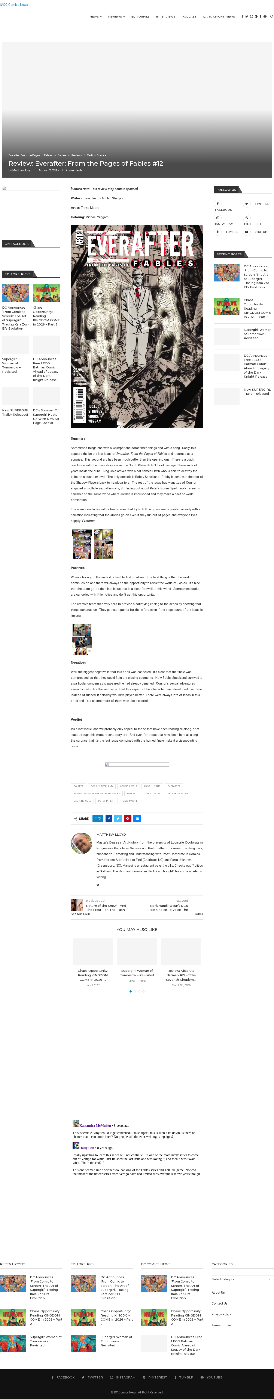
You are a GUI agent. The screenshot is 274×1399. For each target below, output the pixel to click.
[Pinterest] (256, 16)
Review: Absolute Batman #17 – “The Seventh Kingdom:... (181, 975)
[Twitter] (246, 16)
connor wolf (128, 786)
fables (131, 793)
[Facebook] (242, 16)
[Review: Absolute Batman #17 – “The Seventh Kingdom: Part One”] (181, 951)
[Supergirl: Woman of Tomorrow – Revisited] (137, 951)
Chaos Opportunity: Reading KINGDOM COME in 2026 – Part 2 (257, 308)
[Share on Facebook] (109, 818)
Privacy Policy (221, 1314)
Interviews (165, 16)
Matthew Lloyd (22, 170)
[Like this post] (99, 818)
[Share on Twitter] (118, 818)
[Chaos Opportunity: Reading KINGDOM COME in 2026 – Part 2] (93, 951)
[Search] (272, 16)
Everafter (174, 786)
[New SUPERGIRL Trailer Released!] (227, 396)
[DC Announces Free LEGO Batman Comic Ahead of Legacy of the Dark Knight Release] (227, 362)
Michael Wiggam (178, 793)
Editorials (140, 16)
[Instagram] (251, 16)
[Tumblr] (260, 16)
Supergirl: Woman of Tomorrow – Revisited (257, 334)
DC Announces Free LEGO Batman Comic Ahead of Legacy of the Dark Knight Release (256, 366)
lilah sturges (151, 793)
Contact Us (220, 1303)
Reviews (115, 16)
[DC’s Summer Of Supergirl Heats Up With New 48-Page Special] (46, 396)
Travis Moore (128, 801)
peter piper (105, 801)
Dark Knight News (219, 16)
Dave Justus (152, 786)
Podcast (189, 16)
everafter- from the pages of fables (97, 793)
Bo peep (78, 786)
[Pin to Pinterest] (127, 818)
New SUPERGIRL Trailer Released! (257, 392)
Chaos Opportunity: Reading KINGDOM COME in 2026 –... (93, 975)
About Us (218, 1292)
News (94, 16)
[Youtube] (265, 16)
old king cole (82, 801)
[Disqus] (137, 1057)
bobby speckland (102, 786)
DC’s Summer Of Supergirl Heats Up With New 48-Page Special (46, 416)
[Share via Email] (137, 818)
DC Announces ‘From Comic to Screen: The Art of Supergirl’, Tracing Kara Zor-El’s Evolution (257, 276)
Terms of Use (221, 1325)
